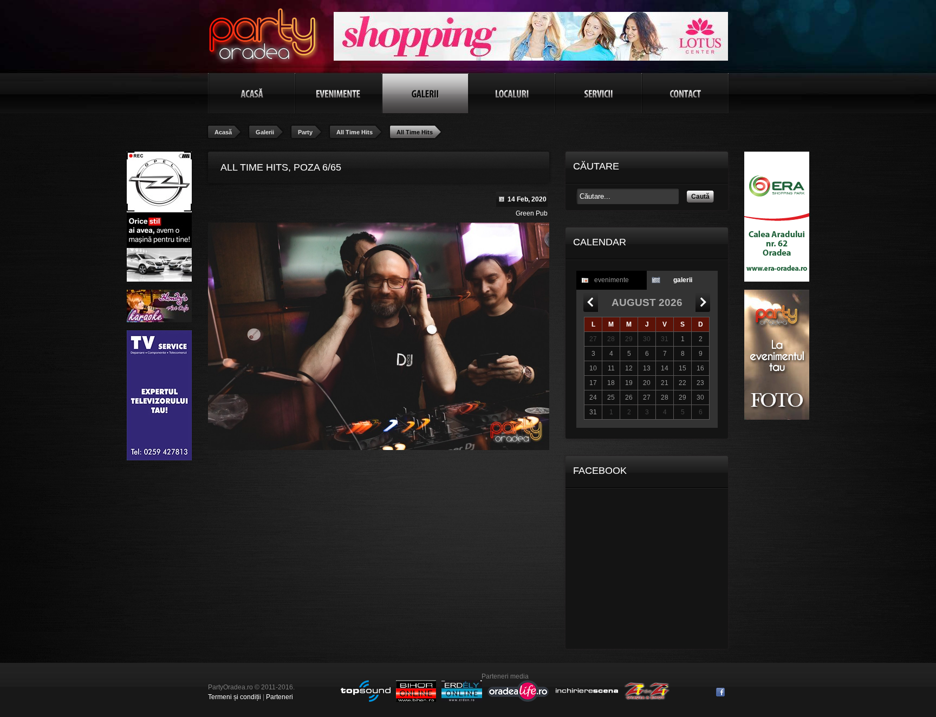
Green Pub (532, 213)
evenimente (611, 280)
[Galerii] (425, 93)
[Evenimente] (338, 93)
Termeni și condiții (234, 697)
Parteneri (279, 697)
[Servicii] (598, 93)
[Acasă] (252, 93)
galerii (682, 280)
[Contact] (685, 93)
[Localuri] (512, 93)
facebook (720, 692)
